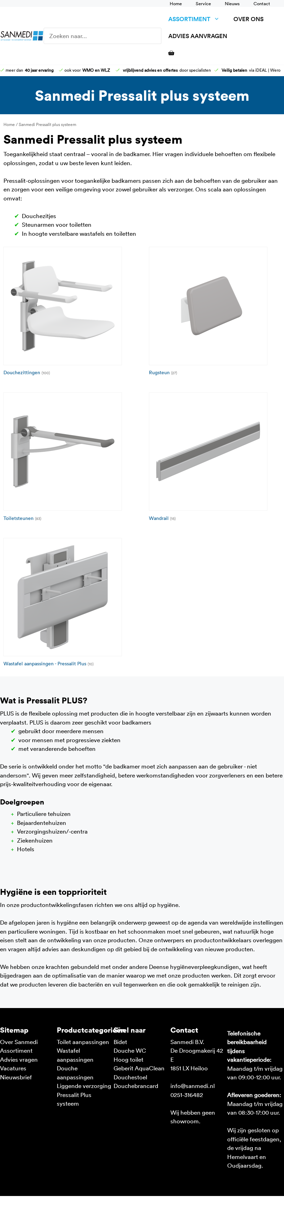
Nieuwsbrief (16, 1077)
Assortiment (189, 19)
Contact (262, 3)
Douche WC (130, 1050)
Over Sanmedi (19, 1041)
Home (176, 3)
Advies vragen (19, 1059)
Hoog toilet (128, 1059)
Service (203, 3)
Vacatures (13, 1068)
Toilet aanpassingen (83, 1041)
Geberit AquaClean (139, 1068)
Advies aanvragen (197, 36)
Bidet (120, 1041)
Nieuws (232, 3)
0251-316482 (186, 1094)
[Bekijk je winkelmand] (167, 52)
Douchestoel (130, 1077)
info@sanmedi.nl (192, 1085)
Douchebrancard (136, 1085)
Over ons (248, 19)
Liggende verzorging (84, 1085)
